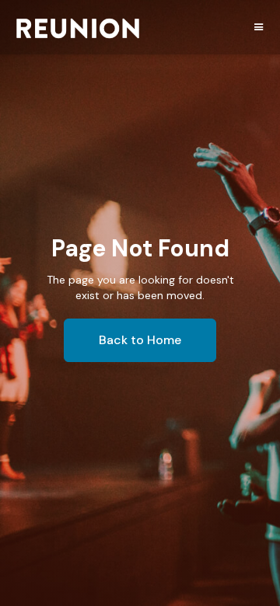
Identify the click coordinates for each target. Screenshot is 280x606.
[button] (259, 25)
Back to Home (140, 340)
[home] (78, 31)
